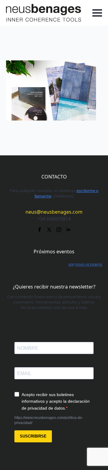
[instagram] (59, 230)
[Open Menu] (97, 13)
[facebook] (40, 230)
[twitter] (49, 230)
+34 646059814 (54, 218)
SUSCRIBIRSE (33, 436)
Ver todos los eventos (85, 265)
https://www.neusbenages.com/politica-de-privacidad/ (48, 420)
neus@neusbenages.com (54, 212)
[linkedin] (68, 230)
